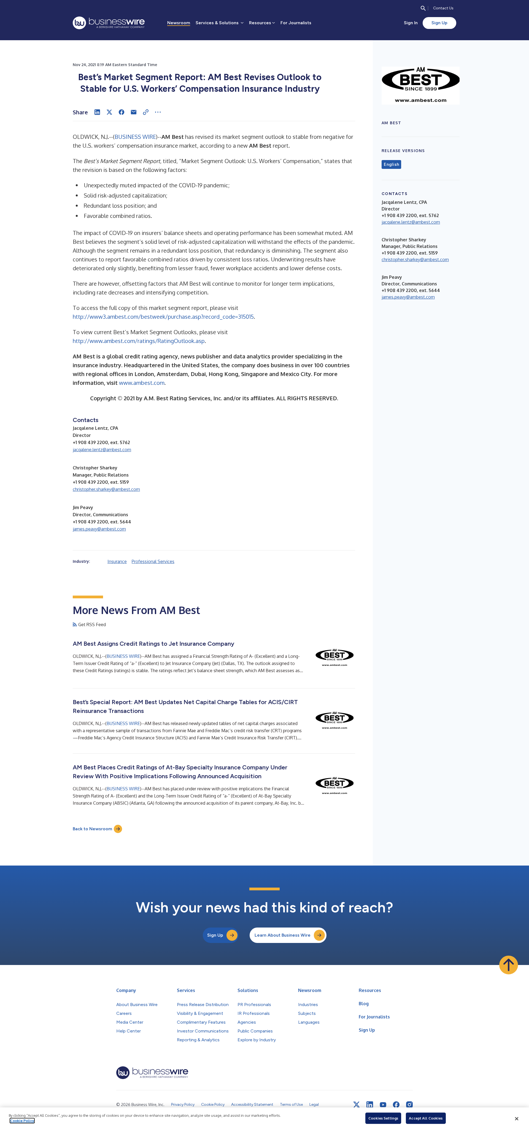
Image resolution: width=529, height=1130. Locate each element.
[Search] (423, 8)
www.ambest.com (141, 382)
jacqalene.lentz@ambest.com (102, 449)
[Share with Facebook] (121, 112)
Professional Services (153, 561)
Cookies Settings (383, 1118)
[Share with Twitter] (109, 112)
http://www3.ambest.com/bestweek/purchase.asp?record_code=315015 (163, 316)
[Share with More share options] (157, 112)
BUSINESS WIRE (135, 136)
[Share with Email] (133, 112)
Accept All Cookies (425, 1118)
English (391, 164)
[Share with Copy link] (145, 112)
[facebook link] (396, 1104)
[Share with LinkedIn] (97, 112)
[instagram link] (409, 1104)
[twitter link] (356, 1105)
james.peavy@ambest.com (99, 529)
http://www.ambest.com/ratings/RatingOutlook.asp (139, 340)
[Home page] (109, 23)
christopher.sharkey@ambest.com (106, 489)
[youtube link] (383, 1104)
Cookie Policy (22, 1120)
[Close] (516, 1118)
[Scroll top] (508, 965)
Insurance (117, 561)
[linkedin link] (369, 1104)
